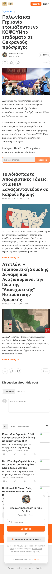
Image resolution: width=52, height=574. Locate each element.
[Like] (5, 62)
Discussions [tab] (23, 426)
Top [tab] (5, 426)
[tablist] (14, 391)
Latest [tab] (13, 426)
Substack (12, 568)
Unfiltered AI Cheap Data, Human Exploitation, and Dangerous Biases (17, 491)
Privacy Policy (34, 551)
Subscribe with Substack (28, 539)
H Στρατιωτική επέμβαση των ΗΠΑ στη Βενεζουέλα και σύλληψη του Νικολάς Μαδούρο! (19, 473)
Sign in (46, 4)
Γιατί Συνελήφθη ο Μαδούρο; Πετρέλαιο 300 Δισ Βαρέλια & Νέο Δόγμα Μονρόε (19, 464)
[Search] (47, 426)
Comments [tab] (9, 391)
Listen (46, 55)
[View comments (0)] (11, 62)
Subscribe (36, 4)
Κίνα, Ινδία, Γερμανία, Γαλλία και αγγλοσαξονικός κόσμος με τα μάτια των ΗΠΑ (18, 437)
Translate (8, 12)
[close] (44, 495)
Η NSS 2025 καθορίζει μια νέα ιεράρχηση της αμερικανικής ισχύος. (16, 446)
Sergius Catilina (16, 53)
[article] (26, 444)
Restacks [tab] (21, 391)
